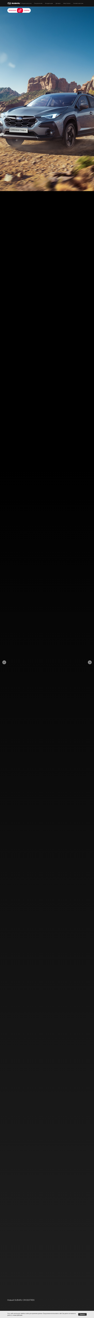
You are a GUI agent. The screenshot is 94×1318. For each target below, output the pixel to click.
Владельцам (49, 3)
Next (90, 662)
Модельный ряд (26, 3)
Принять (82, 1314)
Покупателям (38, 3)
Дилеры (58, 3)
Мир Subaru (67, 3)
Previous (4, 662)
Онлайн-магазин (78, 3)
